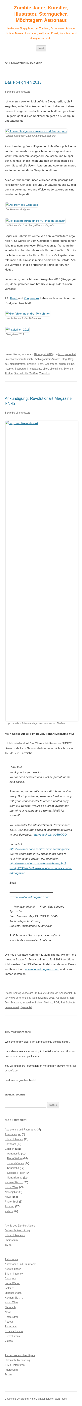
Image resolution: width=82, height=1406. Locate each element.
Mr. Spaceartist (67, 354)
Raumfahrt (13, 1167)
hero (71, 997)
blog (64, 359)
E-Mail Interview (14, 1139)
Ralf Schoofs (68, 1002)
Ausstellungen (13, 1134)
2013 (51, 997)
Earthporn (10, 1143)
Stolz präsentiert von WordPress (49, 1398)
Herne (70, 363)
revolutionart (12, 1007)
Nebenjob (10, 1192)
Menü (41, 48)
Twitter (8, 1244)
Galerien (9, 1148)
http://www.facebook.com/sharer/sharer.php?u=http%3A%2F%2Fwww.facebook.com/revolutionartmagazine (41, 868)
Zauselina (44, 373)
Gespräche (51, 363)
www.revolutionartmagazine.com (30, 897)
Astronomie (13, 1153)
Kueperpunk (31, 298)
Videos (9, 1211)
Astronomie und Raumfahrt (20, 1129)
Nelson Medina (43, 1002)
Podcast (9, 1206)
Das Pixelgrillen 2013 (23, 82)
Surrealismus (14, 1177)
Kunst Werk (11, 1187)
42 (57, 997)
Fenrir (14, 298)
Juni (7, 1002)
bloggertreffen (17, 363)
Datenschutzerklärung (17, 1230)
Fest (40, 363)
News (14, 359)
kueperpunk (21, 368)
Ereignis (31, 363)
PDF (56, 1002)
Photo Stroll (11, 1201)
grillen (62, 363)
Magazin (16, 1002)
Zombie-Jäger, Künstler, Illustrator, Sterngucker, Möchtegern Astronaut (41, 14)
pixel (45, 368)
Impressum (11, 1240)
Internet (9, 368)
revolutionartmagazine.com (42, 969)
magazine (35, 368)
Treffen (33, 373)
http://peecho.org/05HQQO (50, 834)
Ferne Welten (14, 1158)
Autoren (55, 359)
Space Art (26, 1007)
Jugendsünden (15, 1163)
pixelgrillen (56, 368)
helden (64, 997)
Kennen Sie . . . (14, 1182)
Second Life (21, 373)
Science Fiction (16, 1172)
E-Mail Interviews (15, 1235)
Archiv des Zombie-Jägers (20, 1225)
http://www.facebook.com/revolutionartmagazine (40, 849)
